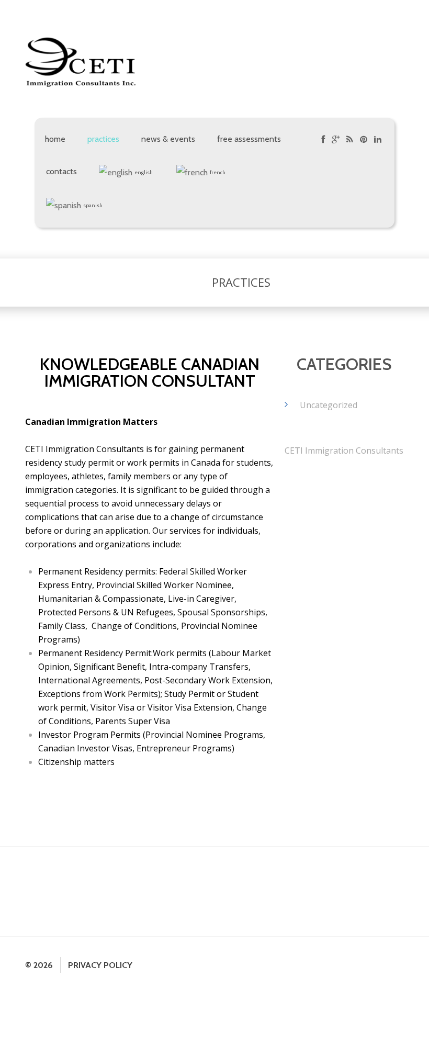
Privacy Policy (100, 965)
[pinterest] (363, 141)
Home (55, 139)
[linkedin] (377, 141)
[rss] (349, 141)
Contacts (61, 171)
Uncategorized (328, 405)
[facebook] (323, 141)
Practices (103, 139)
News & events (168, 139)
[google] (336, 141)
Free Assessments (249, 139)
